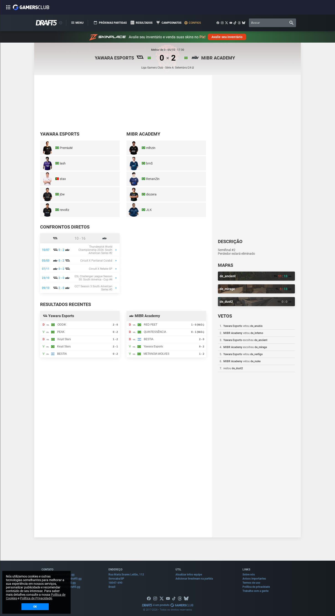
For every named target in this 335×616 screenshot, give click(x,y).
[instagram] (222, 22)
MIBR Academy (218, 58)
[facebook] (217, 22)
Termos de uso (251, 582)
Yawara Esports (114, 58)
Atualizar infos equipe (188, 574)
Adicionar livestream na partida (194, 578)
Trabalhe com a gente (255, 591)
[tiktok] (235, 22)
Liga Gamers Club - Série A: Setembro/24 (166, 67)
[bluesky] (243, 22)
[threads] (239, 22)
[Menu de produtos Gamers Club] (60, 23)
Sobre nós (248, 574)
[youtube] (230, 22)
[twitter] (226, 22)
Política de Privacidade (36, 598)
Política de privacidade (256, 586)
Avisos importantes (254, 578)
